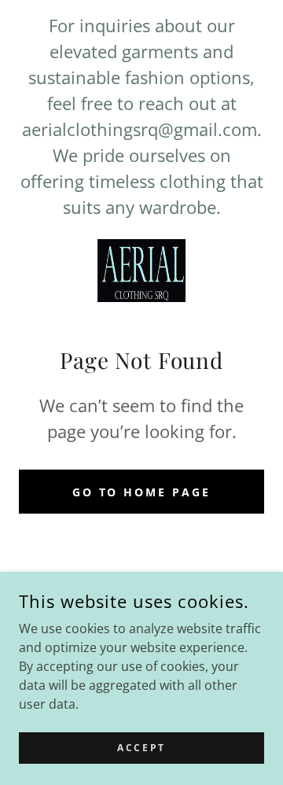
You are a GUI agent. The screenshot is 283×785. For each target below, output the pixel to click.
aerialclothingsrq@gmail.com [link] (139, 129)
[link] (141, 270)
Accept (141, 747)
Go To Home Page (141, 492)
